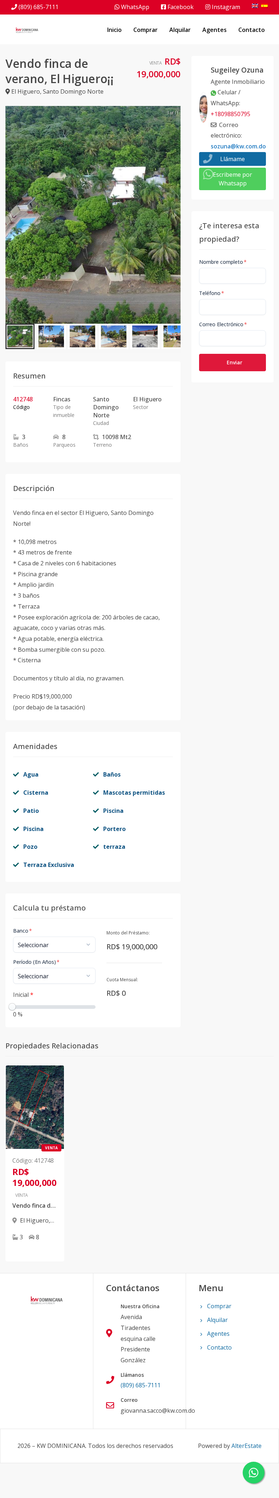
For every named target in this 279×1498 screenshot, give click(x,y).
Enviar (234, 362)
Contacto (251, 30)
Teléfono (211, 293)
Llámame (232, 159)
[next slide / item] (175, 215)
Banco (22, 930)
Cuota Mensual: (122, 980)
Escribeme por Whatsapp (232, 179)
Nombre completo (223, 261)
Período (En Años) (36, 961)
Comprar (145, 30)
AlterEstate (246, 1446)
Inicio (114, 30)
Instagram (225, 7)
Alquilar (180, 30)
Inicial (23, 995)
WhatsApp (134, 7)
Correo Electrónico (223, 324)
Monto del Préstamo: (128, 933)
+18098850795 (230, 114)
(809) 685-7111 (38, 7)
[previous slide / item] (10, 215)
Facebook (180, 7)
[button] (20, 336)
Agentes (214, 30)
